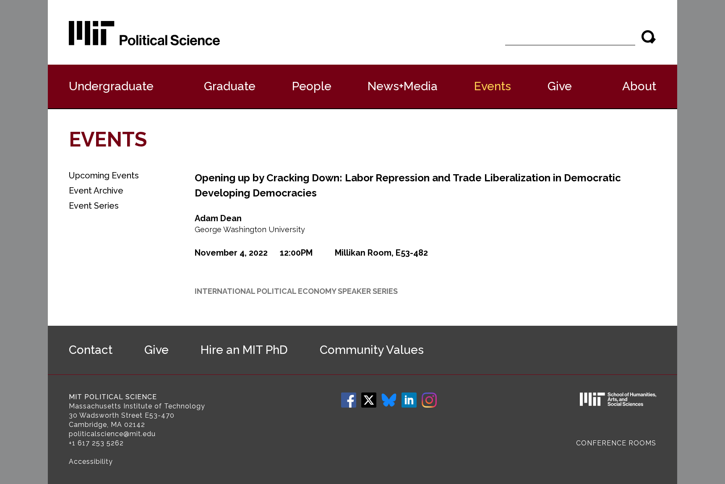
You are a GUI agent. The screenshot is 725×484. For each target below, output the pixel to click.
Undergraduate (111, 86)
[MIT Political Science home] (144, 33)
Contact (90, 350)
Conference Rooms (616, 443)
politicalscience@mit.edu (112, 434)
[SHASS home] (618, 400)
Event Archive (96, 191)
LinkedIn (409, 400)
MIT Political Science (113, 397)
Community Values (372, 350)
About (639, 86)
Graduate (230, 86)
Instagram (429, 400)
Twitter (368, 400)
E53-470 (160, 415)
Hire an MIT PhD (244, 350)
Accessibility (91, 462)
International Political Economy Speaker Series (296, 291)
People (311, 86)
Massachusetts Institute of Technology (137, 406)
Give (560, 86)
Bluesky (388, 400)
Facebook (348, 400)
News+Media (403, 86)
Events (492, 86)
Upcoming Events (104, 175)
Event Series (94, 206)
